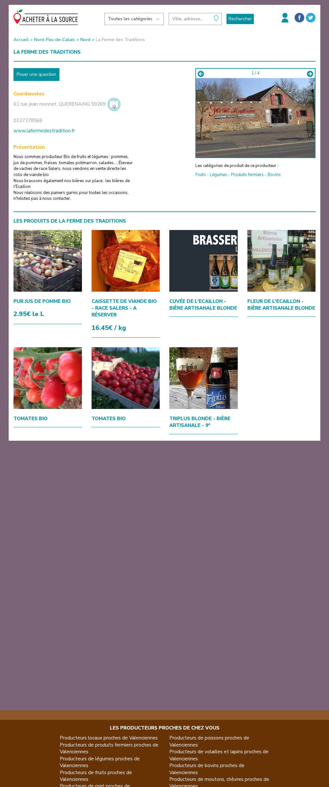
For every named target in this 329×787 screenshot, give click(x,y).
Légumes (218, 175)
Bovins (274, 175)
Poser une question (36, 74)
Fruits (200, 175)
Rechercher (240, 19)
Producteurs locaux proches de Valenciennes (109, 738)
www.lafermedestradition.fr (44, 131)
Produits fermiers (247, 175)
